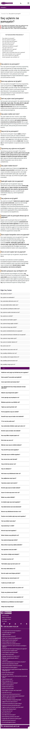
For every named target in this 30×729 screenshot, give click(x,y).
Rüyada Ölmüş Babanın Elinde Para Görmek (12, 665)
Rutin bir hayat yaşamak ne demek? (10, 663)
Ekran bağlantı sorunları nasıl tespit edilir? (12, 690)
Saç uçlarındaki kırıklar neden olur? (9, 305)
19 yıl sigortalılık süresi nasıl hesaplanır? (11, 630)
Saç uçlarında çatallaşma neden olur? (10, 308)
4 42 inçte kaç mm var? (7, 711)
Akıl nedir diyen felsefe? (7, 674)
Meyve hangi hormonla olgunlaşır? (10, 640)
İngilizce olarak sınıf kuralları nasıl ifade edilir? (13, 707)
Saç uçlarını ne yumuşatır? (15, 13)
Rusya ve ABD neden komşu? (8, 697)
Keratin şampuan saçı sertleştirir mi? (10, 57)
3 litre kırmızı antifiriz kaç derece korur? (11, 694)
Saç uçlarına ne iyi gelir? (7, 51)
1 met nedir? (5, 660)
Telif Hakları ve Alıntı (6, 619)
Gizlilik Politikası (5, 615)
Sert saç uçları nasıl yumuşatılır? (9, 41)
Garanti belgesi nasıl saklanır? (9, 642)
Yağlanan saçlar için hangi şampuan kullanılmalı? (13, 696)
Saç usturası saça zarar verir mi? (9, 349)
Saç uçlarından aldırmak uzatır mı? (9, 301)
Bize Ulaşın (4, 621)
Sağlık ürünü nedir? (6, 634)
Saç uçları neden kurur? (7, 47)
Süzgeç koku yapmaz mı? (8, 686)
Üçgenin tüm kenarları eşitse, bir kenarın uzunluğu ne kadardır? (14, 646)
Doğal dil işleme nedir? (7, 679)
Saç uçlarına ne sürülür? (7, 316)
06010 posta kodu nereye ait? (9, 636)
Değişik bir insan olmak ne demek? (10, 683)
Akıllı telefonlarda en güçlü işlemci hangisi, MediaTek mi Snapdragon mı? (15, 670)
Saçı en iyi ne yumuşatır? (8, 44)
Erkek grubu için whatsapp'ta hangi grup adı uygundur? (14, 648)
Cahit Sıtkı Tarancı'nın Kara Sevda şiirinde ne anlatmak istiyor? (14, 677)
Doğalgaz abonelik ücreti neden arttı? (11, 656)
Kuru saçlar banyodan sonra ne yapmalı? (11, 54)
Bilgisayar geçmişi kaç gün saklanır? (10, 658)
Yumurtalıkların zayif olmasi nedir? (10, 652)
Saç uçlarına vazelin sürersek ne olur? (10, 312)
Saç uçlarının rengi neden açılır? (9, 338)
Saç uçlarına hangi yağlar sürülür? (9, 323)
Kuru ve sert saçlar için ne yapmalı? (10, 55)
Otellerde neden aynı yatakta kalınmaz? (11, 643)
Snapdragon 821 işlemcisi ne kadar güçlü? (11, 718)
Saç (7, 13)
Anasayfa (3, 7)
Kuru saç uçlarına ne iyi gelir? (9, 39)
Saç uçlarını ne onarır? (6, 293)
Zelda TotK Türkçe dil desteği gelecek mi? (12, 638)
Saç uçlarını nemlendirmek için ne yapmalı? (11, 331)
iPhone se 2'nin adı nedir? (8, 688)
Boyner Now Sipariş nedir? (8, 672)
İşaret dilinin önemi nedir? (8, 654)
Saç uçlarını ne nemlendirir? (8, 297)
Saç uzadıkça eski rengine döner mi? (10, 357)
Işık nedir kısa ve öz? (7, 692)
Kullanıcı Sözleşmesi (6, 617)
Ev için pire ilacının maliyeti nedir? (9, 650)
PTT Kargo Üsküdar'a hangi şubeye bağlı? (11, 699)
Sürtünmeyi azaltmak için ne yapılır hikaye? (12, 703)
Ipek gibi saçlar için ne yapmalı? (9, 49)
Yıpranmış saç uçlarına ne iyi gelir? (10, 46)
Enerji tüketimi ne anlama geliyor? (10, 667)
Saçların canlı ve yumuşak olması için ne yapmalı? (13, 52)
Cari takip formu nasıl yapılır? (9, 714)
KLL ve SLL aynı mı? (6, 712)
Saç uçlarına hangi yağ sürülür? (9, 327)
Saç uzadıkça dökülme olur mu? (9, 353)
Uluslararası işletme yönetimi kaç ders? (11, 705)
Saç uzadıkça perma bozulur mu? (9, 360)
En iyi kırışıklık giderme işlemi (8, 722)
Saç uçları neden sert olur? (8, 43)
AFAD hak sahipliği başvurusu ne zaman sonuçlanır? (14, 661)
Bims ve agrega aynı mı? (7, 681)
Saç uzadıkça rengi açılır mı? (8, 364)
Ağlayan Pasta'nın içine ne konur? (10, 701)
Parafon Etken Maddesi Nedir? (9, 709)
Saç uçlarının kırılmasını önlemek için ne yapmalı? (13, 334)
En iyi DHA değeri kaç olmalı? (8, 632)
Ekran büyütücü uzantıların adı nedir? (10, 716)
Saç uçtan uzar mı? (6, 346)
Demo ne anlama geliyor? (8, 684)
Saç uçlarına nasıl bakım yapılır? (9, 319)
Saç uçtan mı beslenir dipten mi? (9, 342)
